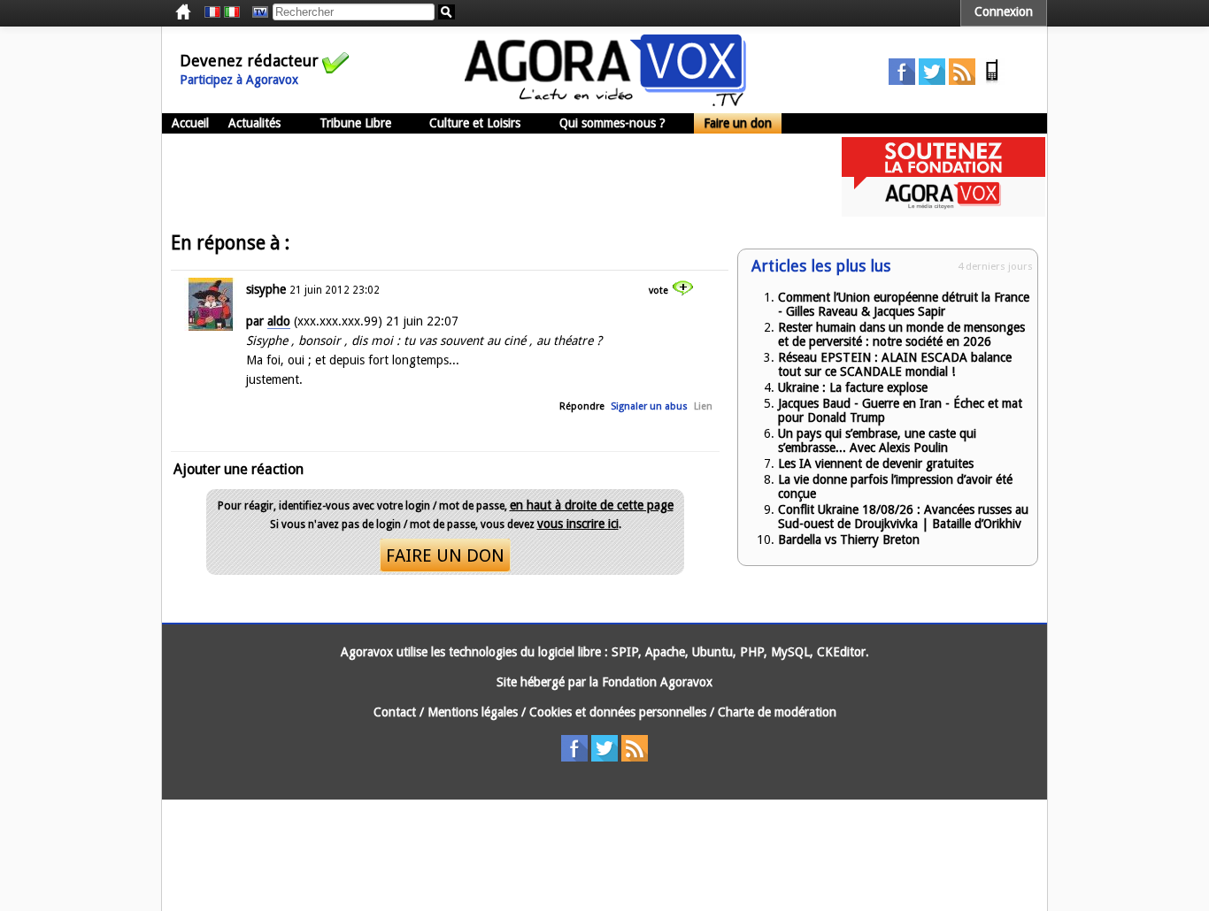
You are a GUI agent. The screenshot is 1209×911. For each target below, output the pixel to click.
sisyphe (266, 289)
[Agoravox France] (212, 12)
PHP (752, 652)
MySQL (790, 652)
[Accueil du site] (605, 102)
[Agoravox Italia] (232, 12)
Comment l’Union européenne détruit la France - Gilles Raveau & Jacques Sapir (903, 304)
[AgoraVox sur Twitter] (932, 80)
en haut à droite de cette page (592, 505)
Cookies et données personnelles (617, 712)
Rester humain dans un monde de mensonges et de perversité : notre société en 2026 (901, 334)
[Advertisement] (484, 177)
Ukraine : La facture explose (853, 387)
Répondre (581, 406)
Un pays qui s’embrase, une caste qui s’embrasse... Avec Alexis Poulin (877, 440)
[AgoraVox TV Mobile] (992, 80)
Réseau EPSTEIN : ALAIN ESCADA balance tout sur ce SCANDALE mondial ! (895, 364)
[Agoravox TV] (255, 12)
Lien (703, 406)
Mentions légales (472, 712)
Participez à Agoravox (239, 80)
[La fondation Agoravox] (943, 212)
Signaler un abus (649, 406)
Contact (394, 712)
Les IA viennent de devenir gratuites (876, 463)
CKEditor (841, 652)
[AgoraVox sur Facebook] (902, 80)
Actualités (254, 123)
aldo (278, 321)
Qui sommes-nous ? (612, 123)
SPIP (625, 652)
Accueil (190, 123)
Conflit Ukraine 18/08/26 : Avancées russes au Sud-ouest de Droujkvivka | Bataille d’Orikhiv (903, 516)
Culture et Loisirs (474, 123)
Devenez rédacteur (249, 60)
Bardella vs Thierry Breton (849, 539)
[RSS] (962, 80)
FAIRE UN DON (445, 555)
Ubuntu (712, 652)
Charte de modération (777, 712)
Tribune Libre (355, 123)
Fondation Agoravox (657, 682)
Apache (665, 652)
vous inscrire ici (578, 524)
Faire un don (738, 123)
